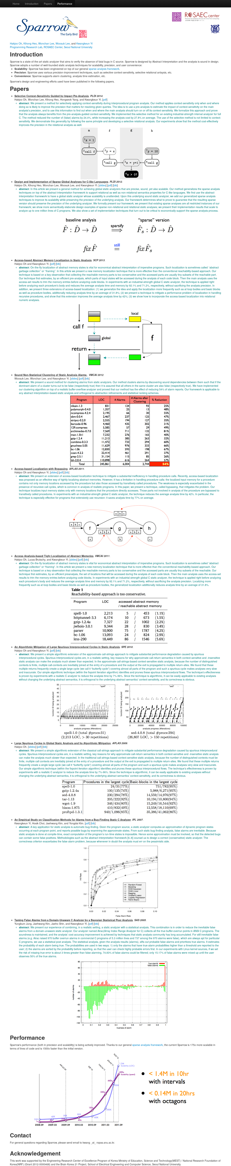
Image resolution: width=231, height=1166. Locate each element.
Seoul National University (78, 47)
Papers (48, 3)
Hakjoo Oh (16, 43)
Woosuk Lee (63, 43)
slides (102, 185)
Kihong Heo (30, 43)
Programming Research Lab (26, 47)
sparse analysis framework (104, 69)
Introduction (31, 3)
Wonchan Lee (46, 43)
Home (16, 3)
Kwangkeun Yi (84, 43)
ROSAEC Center (53, 47)
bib (115, 185)
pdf (105, 99)
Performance (64, 3)
